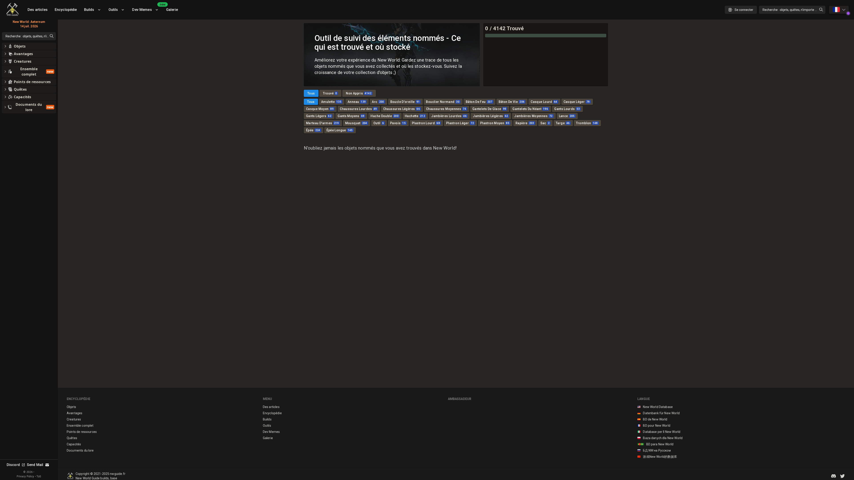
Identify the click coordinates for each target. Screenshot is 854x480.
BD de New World (652, 419)
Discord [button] (13, 465)
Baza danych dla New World (660, 438)
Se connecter (744, 10)
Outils (113, 10)
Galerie (172, 10)
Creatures (74, 419)
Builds (89, 10)
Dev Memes (147, 8)
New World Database (655, 407)
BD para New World (655, 444)
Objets (71, 407)
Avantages (74, 413)
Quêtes (72, 438)
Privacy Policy (25, 476)
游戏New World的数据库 (657, 456)
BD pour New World (653, 425)
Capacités (74, 444)
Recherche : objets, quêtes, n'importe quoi (792, 10)
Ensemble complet (80, 425)
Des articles (38, 10)
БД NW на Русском (654, 450)
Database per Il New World (658, 432)
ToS (38, 476)
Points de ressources (82, 432)
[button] (833, 476)
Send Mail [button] (35, 465)
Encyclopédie (66, 10)
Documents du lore (80, 450)
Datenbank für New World (658, 413)
